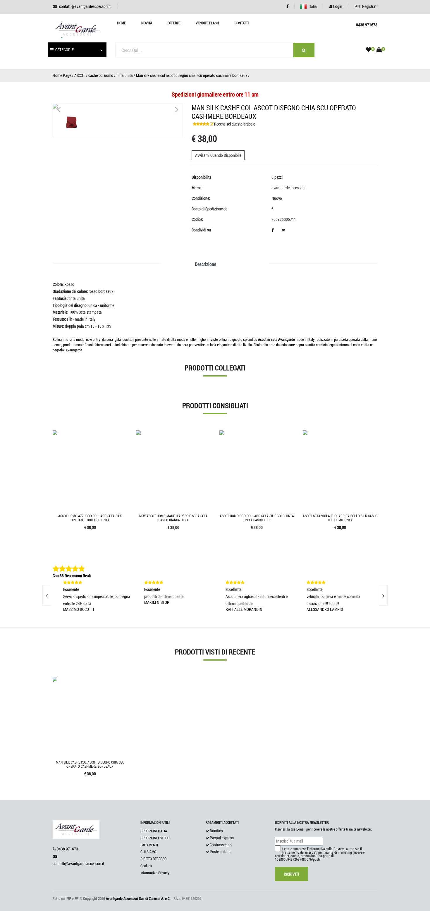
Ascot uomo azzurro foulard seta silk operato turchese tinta (90, 517)
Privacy (338, 848)
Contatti (242, 22)
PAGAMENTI (149, 845)
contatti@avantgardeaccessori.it (85, 6)
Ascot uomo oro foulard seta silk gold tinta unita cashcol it (257, 517)
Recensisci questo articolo (234, 124)
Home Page (62, 75)
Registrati (369, 6)
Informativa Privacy (154, 872)
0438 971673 (67, 849)
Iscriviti (291, 874)
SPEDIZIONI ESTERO (154, 837)
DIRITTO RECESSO (153, 858)
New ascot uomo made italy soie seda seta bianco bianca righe (173, 517)
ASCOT (79, 75)
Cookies (146, 865)
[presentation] (46, 595)
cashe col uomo (100, 75)
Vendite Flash (207, 22)
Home (121, 22)
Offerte (174, 22)
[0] (368, 50)
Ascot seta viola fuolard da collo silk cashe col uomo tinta (340, 517)
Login (337, 6)
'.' (53, 680)
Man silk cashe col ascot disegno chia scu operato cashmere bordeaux (191, 75)
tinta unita (124, 75)
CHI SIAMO (148, 851)
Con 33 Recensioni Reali (72, 575)
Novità (146, 22)
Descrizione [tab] (205, 264)
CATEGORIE (64, 49)
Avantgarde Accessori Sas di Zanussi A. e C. (138, 898)
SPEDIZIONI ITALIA (153, 830)
